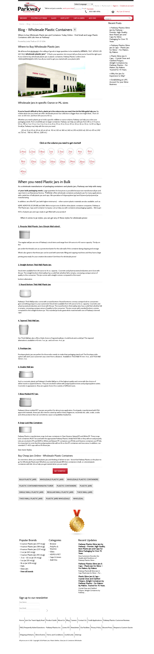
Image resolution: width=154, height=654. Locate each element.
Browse (23, 18)
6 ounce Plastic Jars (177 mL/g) (32, 544)
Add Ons (92, 18)
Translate (90, 9)
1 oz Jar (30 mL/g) (27, 560)
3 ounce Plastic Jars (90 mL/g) (32, 555)
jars (78, 59)
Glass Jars (24, 569)
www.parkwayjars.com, (28, 59)
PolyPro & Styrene (39, 18)
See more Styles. (25, 450)
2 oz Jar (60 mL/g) (27, 552)
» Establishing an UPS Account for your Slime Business (118, 82)
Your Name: (23, 602)
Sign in (115, 6)
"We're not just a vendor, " (60, 8)
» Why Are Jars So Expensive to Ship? (117, 74)
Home (97, 6)
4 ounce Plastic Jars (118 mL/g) (32, 546)
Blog (28, 24)
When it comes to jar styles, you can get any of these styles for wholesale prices (53, 218)
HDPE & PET (65, 18)
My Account (106, 6)
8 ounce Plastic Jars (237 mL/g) (32, 549)
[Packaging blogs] (77, 535)
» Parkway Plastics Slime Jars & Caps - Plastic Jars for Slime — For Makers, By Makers (119, 48)
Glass (53, 18)
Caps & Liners (79, 18)
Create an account (127, 6)
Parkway (49, 193)
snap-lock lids (74, 438)
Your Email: (22, 608)
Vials (22, 566)
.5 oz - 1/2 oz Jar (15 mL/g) (30, 558)
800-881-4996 (94, 11)
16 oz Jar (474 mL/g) (28, 563)
